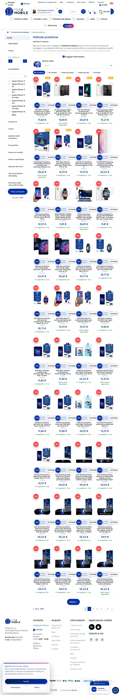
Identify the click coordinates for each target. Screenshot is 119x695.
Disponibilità (13, 44)
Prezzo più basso (67, 72)
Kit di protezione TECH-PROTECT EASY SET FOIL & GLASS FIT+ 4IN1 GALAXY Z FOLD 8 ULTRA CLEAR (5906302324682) (62, 114)
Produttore (12, 122)
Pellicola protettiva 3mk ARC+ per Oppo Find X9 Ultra (105, 320)
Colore (11, 129)
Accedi (104, 5)
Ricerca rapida (48, 61)
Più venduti (53, 72)
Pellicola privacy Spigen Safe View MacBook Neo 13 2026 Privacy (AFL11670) (84, 216)
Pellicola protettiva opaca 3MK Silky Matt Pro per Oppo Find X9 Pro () (42, 216)
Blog (61, 2)
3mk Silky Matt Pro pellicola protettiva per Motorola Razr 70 (83, 320)
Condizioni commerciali (75, 648)
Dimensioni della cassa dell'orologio (15, 184)
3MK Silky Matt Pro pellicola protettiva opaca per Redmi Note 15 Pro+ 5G (63, 164)
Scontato (97, 72)
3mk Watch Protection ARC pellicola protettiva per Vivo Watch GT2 (105, 267)
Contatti (101, 2)
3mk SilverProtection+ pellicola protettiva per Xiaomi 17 (104, 424)
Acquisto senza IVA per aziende (78, 663)
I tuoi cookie (75, 629)
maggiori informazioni (74, 57)
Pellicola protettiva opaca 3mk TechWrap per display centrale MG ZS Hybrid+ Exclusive (105, 530)
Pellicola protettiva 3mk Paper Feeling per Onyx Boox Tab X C (84, 424)
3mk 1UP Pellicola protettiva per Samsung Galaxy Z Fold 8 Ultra (84, 112)
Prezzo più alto (83, 72)
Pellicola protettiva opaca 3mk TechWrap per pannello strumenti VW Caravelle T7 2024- (62, 529)
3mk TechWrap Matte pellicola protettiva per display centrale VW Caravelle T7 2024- (62, 581)
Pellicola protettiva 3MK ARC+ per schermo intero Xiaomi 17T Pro (42, 424)
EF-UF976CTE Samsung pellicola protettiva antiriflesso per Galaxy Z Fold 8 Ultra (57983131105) (105, 165)
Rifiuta (37, 687)
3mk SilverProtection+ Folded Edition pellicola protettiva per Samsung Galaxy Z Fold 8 (42, 165)
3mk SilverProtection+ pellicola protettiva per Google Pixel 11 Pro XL (42, 476)
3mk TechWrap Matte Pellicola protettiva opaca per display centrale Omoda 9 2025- (63, 478)
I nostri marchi (76, 625)
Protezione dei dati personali (77, 635)
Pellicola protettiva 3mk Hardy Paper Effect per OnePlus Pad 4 (42, 268)
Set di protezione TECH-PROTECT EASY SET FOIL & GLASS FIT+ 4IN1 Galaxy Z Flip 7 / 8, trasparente (105, 113)
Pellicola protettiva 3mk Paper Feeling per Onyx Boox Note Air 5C (84, 372)
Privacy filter (13, 145)
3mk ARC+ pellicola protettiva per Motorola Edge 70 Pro (63, 372)
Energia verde (76, 669)
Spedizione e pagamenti (47, 2)
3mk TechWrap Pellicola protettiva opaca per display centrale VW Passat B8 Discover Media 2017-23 (83, 582)
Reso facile (81, 2)
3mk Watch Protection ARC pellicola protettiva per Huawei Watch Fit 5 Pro (42, 320)
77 (108, 609)
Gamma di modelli (15, 152)
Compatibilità (13, 69)
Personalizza (15, 687)
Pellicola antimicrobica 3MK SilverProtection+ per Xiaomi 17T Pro (104, 372)
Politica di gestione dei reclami (77, 641)
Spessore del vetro (15, 166)
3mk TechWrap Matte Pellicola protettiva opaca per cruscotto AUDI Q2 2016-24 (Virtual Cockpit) (42, 530)
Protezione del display (20, 32)
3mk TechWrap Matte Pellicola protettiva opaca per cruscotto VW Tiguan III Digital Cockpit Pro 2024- (84, 530)
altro (14, 115)
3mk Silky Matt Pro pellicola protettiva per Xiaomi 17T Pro (62, 320)
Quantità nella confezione (14, 137)
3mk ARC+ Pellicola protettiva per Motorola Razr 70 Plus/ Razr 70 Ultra (42, 373)
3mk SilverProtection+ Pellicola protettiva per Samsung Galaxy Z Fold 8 (84, 164)
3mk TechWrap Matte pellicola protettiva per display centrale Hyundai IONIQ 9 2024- (104, 477)
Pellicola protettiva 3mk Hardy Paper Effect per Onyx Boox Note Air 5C (63, 268)
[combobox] (78, 65)
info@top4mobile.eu (41, 625)
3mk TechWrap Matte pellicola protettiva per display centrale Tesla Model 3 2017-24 (42, 581)
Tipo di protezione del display (15, 174)
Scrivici (27, 4)
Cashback (70, 2)
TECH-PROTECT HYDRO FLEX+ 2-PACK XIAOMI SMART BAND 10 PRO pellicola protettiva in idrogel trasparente (63, 217)
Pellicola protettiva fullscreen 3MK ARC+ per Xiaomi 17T (63, 424)
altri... (73, 602)
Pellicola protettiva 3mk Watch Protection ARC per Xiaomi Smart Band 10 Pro (84, 268)
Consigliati (40, 72)
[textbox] (78, 65)
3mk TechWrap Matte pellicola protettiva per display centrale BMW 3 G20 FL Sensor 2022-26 (83, 478)
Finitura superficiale (16, 159)
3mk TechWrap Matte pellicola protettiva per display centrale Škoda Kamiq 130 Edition (104, 581)
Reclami (92, 2)
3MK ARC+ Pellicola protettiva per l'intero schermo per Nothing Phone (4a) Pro (42, 112)
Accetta (26, 681)
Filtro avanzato (17, 191)
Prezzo (11, 51)
